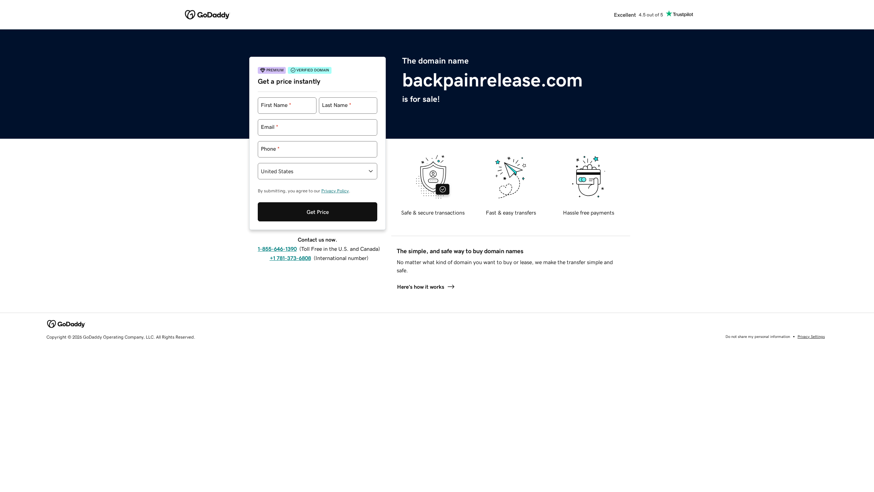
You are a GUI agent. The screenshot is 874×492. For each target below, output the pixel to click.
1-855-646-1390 (277, 248)
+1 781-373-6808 (290, 258)
